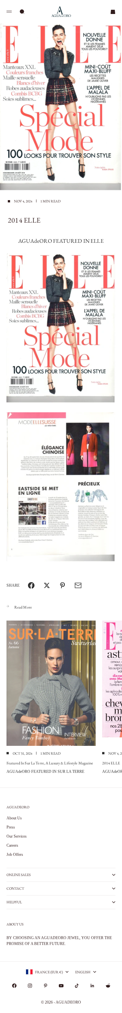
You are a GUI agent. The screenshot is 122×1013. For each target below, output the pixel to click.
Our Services (17, 836)
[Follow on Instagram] (30, 985)
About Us (14, 818)
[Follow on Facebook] (14, 985)
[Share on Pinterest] (62, 585)
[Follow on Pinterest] (45, 985)
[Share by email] (78, 585)
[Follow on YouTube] (61, 985)
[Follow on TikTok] (76, 985)
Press (11, 827)
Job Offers (15, 854)
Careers (12, 845)
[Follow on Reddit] (108, 985)
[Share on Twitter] (47, 585)
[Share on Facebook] (31, 585)
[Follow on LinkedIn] (92, 985)
